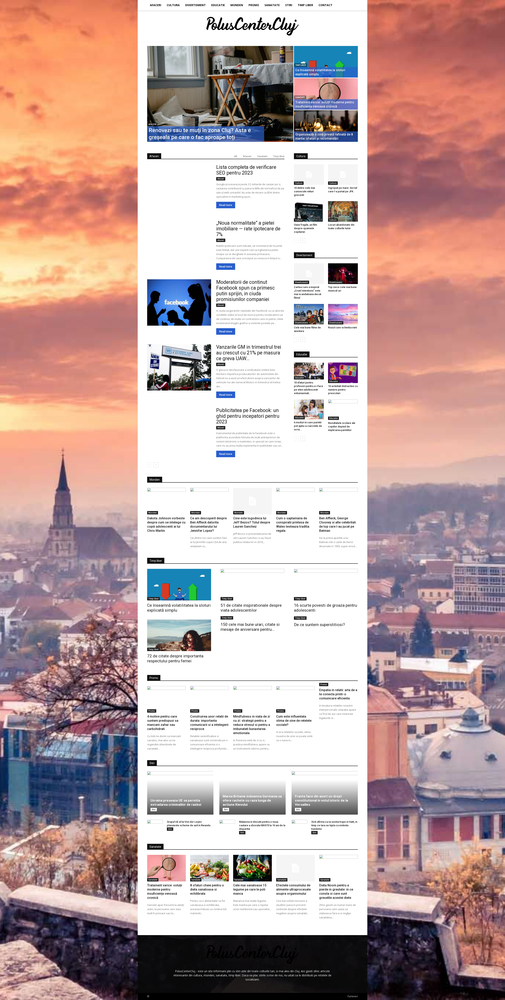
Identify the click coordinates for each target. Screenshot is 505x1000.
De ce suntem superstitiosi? (319, 624)
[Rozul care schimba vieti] (343, 314)
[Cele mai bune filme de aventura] (309, 314)
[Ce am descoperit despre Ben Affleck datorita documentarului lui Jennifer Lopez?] (209, 501)
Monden (236, 5)
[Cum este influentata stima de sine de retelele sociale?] (295, 699)
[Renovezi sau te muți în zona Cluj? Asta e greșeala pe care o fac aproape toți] (220, 94)
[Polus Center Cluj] (252, 26)
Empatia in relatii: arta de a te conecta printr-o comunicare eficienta (338, 694)
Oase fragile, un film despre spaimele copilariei (305, 228)
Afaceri (155, 5)
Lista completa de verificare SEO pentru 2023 (246, 170)
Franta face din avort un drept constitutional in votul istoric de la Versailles (321, 800)
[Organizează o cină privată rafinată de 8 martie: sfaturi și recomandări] (326, 126)
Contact (325, 5)
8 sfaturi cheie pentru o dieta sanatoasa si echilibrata (207, 889)
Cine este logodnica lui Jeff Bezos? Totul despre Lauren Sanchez (251, 522)
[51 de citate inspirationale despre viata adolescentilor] (252, 584)
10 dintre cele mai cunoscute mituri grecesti (304, 191)
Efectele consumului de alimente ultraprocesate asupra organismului (293, 889)
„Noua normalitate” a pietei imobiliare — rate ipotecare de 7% (248, 228)
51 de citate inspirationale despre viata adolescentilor (251, 608)
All (235, 156)
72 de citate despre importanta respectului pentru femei (175, 658)
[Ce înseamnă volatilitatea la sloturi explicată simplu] (326, 62)
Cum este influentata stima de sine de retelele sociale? (293, 721)
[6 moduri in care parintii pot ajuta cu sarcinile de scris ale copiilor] (309, 409)
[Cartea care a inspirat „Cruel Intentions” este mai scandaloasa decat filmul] (309, 273)
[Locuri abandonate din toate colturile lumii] (343, 211)
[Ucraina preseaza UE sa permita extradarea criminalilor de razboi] (180, 793)
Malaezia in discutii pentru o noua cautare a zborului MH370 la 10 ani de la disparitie (262, 825)
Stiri (288, 5)
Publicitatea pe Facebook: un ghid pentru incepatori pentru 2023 (247, 416)
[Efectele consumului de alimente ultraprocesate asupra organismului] (295, 868)
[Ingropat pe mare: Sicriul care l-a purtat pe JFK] (343, 174)
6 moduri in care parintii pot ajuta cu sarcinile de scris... (308, 426)
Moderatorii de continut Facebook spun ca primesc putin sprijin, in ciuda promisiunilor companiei (245, 290)
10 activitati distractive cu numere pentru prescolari (343, 390)
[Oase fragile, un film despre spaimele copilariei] (309, 211)
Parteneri (353, 996)
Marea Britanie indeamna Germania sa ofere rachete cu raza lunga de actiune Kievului (252, 800)
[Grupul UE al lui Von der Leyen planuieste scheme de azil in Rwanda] (155, 828)
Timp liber (305, 5)
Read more (225, 205)
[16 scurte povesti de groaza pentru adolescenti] (326, 584)
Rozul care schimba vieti (342, 327)
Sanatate (272, 5)
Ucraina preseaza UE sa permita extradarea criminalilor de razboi (176, 802)
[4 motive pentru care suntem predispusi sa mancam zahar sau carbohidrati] (166, 699)
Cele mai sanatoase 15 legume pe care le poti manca (249, 889)
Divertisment (195, 5)
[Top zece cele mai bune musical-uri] (343, 273)
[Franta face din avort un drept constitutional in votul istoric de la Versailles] (325, 793)
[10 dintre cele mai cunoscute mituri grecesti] (309, 174)
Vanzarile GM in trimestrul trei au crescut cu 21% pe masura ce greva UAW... (248, 352)
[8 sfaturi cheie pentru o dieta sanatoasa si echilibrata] (209, 868)
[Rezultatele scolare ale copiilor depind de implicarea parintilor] (343, 409)
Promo (254, 5)
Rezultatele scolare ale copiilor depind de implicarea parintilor (341, 426)
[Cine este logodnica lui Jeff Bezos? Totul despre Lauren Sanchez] (252, 501)
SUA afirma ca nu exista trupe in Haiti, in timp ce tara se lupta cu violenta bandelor (334, 825)
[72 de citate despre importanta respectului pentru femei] (179, 635)
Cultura (173, 5)
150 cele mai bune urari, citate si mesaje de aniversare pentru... (250, 627)
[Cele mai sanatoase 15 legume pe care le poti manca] (252, 868)
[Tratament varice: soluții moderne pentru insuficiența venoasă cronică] (326, 94)
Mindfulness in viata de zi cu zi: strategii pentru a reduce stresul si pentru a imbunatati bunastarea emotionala (251, 725)
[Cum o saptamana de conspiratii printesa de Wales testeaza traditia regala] (295, 501)
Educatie (218, 5)
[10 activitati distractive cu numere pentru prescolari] (343, 373)
